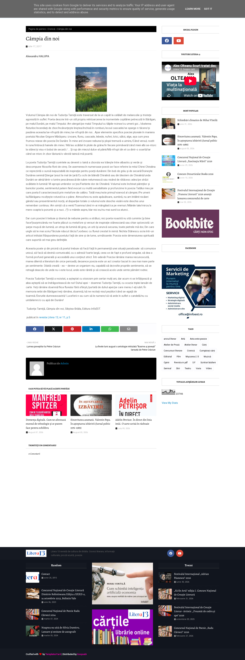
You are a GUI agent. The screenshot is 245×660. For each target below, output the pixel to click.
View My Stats (170, 402)
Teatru (188, 368)
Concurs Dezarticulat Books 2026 (195, 174)
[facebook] (167, 40)
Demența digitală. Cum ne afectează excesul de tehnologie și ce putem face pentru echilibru (46, 424)
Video (209, 368)
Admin (64, 363)
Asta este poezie (198, 339)
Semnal (167, 368)
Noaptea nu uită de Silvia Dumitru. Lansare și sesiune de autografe (60, 629)
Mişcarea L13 (192, 356)
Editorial (168, 356)
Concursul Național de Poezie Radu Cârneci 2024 (60, 613)
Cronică (51, 29)
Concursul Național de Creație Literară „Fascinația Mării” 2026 (194, 159)
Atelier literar (190, 345)
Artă (183, 339)
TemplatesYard (53, 654)
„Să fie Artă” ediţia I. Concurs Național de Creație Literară (195, 593)
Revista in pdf (181, 362)
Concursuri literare (173, 350)
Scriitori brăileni (208, 362)
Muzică (207, 356)
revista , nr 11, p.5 (54, 317)
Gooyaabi (82, 654)
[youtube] (179, 40)
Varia (198, 368)
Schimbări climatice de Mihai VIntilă (197, 120)
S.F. (194, 362)
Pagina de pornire (37, 29)
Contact (45, 574)
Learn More (193, 8)
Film (179, 356)
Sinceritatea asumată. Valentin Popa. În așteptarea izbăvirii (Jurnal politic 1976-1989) (90, 424)
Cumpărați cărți (207, 350)
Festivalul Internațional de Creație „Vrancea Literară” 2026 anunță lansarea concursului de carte (196, 194)
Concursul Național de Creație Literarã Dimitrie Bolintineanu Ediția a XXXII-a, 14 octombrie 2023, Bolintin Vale (63, 594)
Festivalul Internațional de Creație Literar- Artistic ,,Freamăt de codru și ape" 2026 (194, 611)
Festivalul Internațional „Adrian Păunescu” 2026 (191, 576)
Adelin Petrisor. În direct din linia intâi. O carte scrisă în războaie (133, 422)
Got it (208, 8)
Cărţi (204, 345)
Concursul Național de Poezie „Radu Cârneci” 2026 (193, 630)
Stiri (178, 368)
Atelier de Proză (172, 345)
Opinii (166, 362)
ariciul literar (170, 339)
